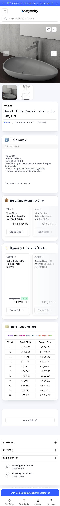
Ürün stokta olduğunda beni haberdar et (30, 493)
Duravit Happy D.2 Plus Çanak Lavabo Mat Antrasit (44, 264)
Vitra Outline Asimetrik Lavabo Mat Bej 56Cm (43, 216)
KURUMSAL (9, 442)
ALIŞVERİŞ (8, 450)
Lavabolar (20, 122)
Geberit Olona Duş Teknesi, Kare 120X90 (15, 264)
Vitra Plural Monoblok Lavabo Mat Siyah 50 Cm (15, 216)
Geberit (9, 256)
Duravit (37, 256)
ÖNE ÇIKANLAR (10, 458)
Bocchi (7, 122)
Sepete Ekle (15, 232)
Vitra (8, 209)
